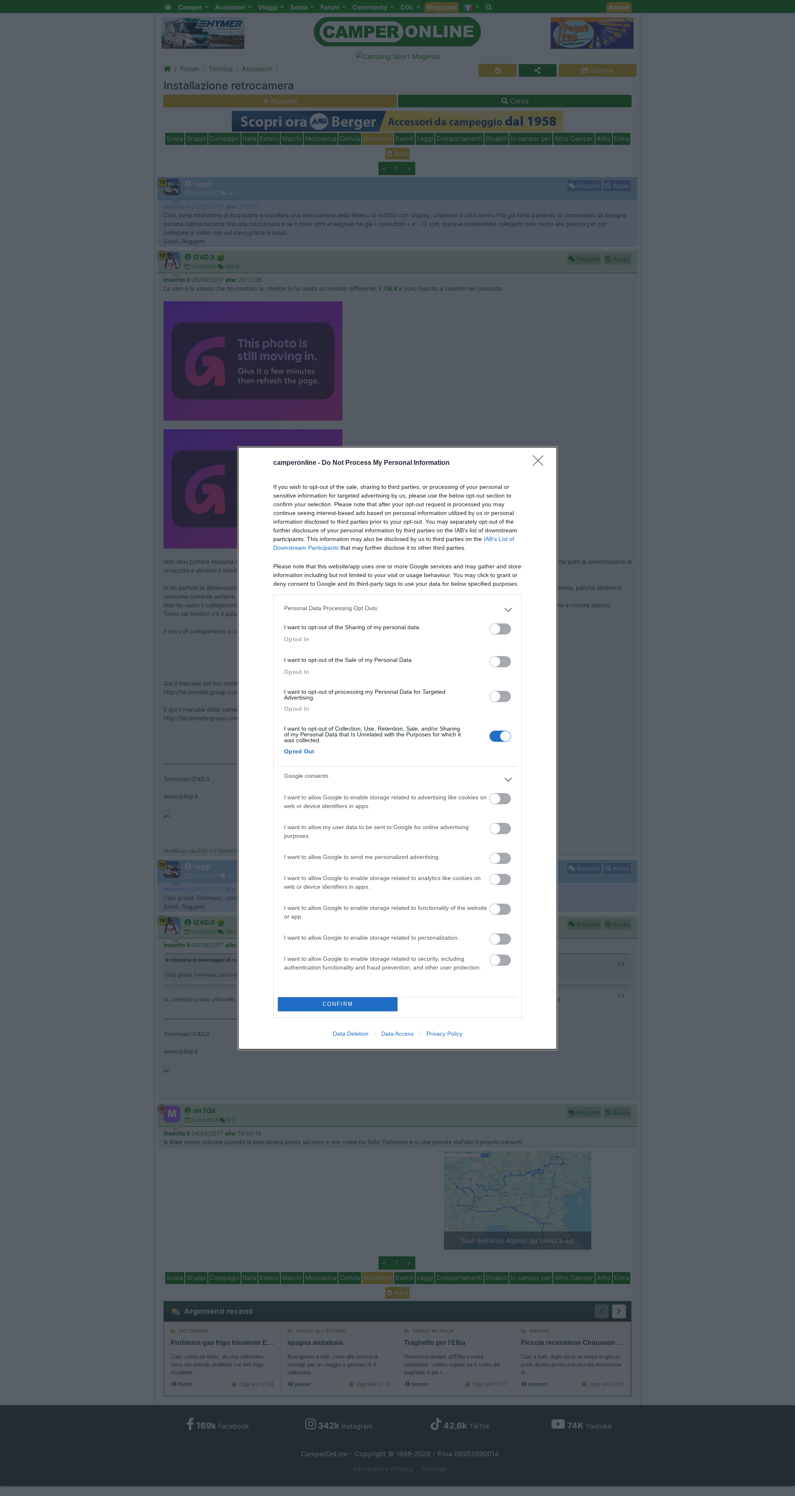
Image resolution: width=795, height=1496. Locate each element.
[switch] (500, 629)
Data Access (397, 1033)
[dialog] (397, 748)
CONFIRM (338, 1004)
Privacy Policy (444, 1033)
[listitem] (397, 610)
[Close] (541, 463)
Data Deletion (351, 1033)
